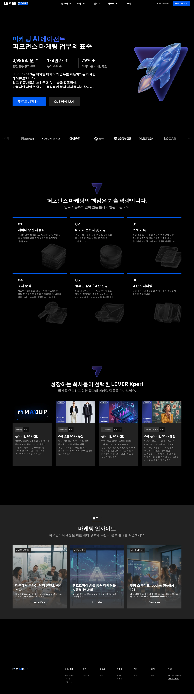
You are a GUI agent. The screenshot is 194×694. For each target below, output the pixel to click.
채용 (152, 675)
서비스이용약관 (173, 679)
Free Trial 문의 (181, 3)
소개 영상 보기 (64, 101)
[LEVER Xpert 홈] (16, 3)
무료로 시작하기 (29, 101)
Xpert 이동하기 (163, 3)
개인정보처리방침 (174, 675)
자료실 (119, 675)
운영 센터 (68, 682)
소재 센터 (68, 679)
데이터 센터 (69, 675)
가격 (129, 3)
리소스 (111, 3)
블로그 (97, 3)
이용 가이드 (121, 679)
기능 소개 (63, 3)
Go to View (39, 602)
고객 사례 (81, 3)
